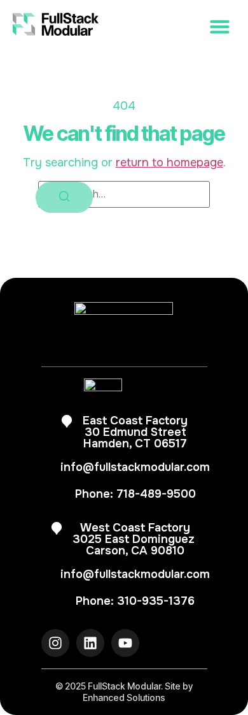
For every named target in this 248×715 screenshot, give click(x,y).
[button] (180, 27)
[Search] (64, 197)
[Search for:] (124, 194)
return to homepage (169, 162)
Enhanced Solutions (124, 697)
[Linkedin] (90, 643)
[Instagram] (55, 643)
